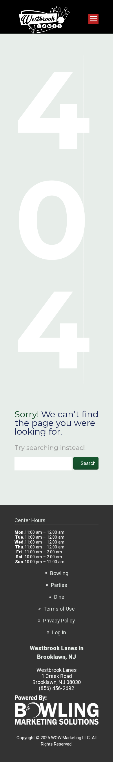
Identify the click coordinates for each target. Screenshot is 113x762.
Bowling (59, 573)
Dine (59, 597)
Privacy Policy (59, 621)
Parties (59, 585)
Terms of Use (59, 609)
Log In (59, 632)
